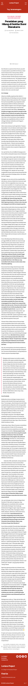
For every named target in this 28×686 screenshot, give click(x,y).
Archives (4, 658)
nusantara (13, 647)
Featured (18, 16)
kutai (18, 646)
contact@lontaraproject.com (8, 677)
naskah (9, 647)
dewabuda (12, 644)
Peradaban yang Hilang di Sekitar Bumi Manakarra (14, 24)
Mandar (5, 647)
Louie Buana (11, 30)
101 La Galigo (11, 16)
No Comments (14, 32)
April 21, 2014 (20, 30)
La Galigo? (4, 656)
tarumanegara (15, 649)
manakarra (22, 646)
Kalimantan (14, 646)
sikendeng (5, 649)
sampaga (22, 647)
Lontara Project (14, 3)
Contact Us (4, 660)
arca (4, 644)
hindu (17, 644)
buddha (8, 644)
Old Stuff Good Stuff (14, 18)
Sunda (10, 649)
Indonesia (5, 646)
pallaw (18, 647)
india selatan (22, 644)
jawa (9, 646)
